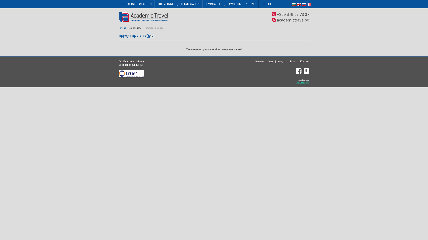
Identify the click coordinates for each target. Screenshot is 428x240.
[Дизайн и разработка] (302, 81)
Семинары (212, 4)
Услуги (251, 4)
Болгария (128, 4)
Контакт (267, 4)
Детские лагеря (188, 4)
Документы (233, 4)
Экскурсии (164, 4)
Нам (271, 61)
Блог (292, 61)
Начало (122, 28)
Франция (145, 4)
